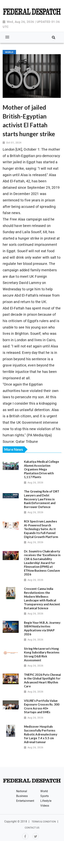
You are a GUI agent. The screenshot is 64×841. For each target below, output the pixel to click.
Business (22, 796)
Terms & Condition (44, 821)
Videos (44, 805)
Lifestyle (45, 800)
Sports (44, 796)
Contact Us (32, 827)
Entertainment (25, 800)
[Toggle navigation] (7, 37)
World (44, 791)
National (21, 791)
